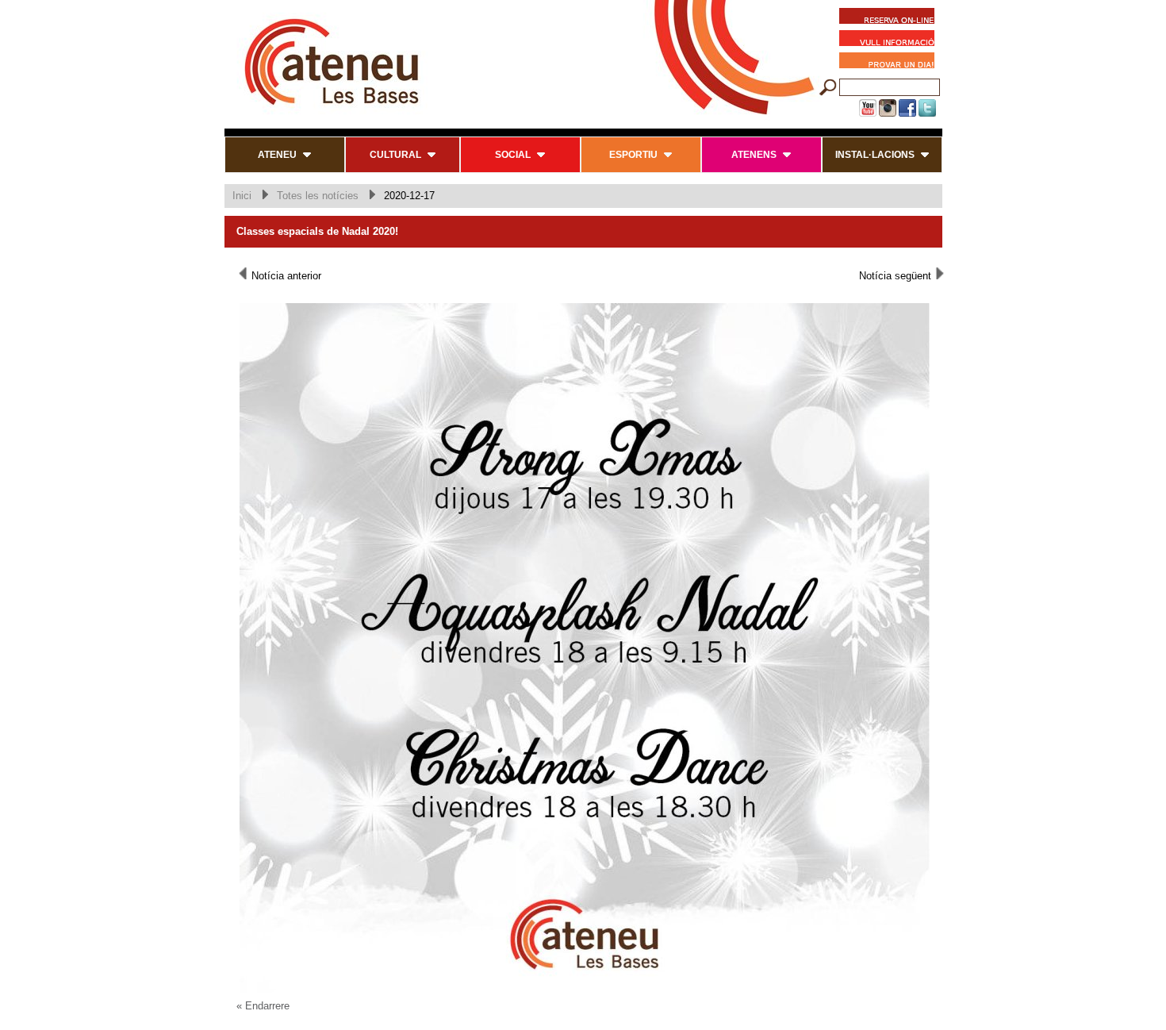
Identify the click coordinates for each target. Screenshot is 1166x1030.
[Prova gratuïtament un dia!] (890, 62)
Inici (241, 196)
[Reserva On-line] (886, 18)
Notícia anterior (284, 276)
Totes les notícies (318, 196)
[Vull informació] (890, 40)
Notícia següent (896, 276)
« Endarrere (263, 1006)
